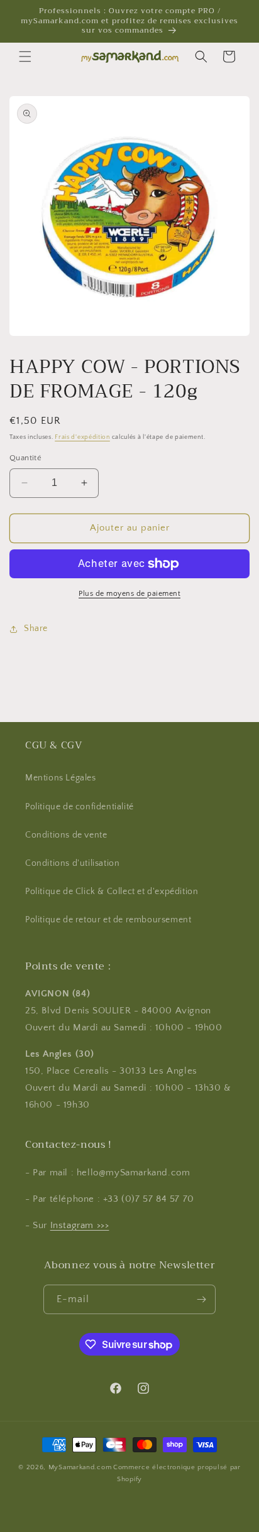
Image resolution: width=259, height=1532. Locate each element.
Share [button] (36, 628)
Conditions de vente (66, 835)
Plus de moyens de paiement (129, 594)
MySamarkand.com (80, 1467)
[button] (25, 56)
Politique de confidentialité (79, 807)
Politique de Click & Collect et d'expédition (111, 892)
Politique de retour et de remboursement (108, 920)
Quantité (25, 457)
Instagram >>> (79, 1225)
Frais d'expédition (82, 437)
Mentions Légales (60, 778)
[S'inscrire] (201, 1299)
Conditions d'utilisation (72, 863)
